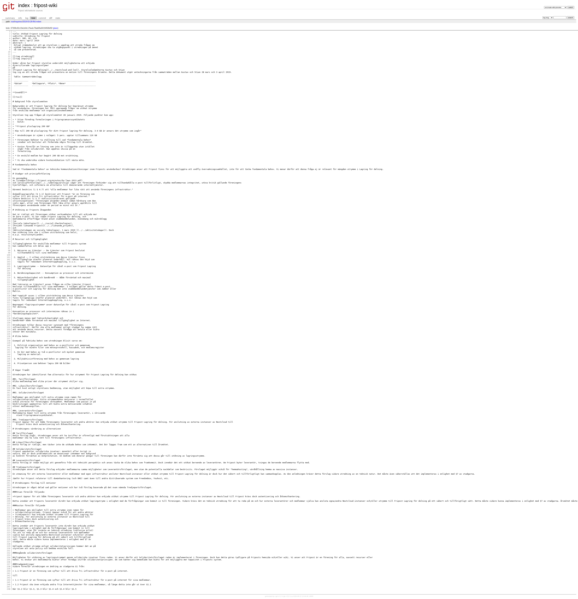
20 (9, 74)
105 (8, 266)
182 (8, 440)
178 (8, 431)
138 (8, 341)
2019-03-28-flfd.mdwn (32, 21)
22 (9, 79)
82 (9, 214)
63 (9, 171)
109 (8, 275)
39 (9, 117)
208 (8, 499)
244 (8, 580)
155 (8, 379)
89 (9, 230)
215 (8, 514)
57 (9, 158)
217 (8, 519)
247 (8, 587)
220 (8, 526)
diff (50, 18)
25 (9, 86)
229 (8, 546)
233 (8, 555)
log (26, 18)
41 (9, 122)
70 (9, 187)
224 (8, 535)
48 (9, 137)
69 (9, 185)
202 (8, 485)
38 (9, 115)
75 (9, 198)
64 (9, 174)
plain (56, 28)
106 (8, 268)
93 (9, 239)
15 (9, 63)
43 (9, 126)
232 (8, 553)
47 (9, 135)
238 (8, 566)
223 (8, 532)
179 (8, 433)
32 (9, 101)
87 (9, 225)
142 (8, 350)
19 (9, 72)
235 (8, 560)
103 (8, 262)
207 (8, 496)
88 (9, 228)
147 (8, 361)
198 (8, 476)
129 (8, 320)
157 (8, 383)
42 (9, 124)
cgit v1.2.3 (279, 596)
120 (8, 300)
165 (8, 402)
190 (8, 458)
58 (9, 160)
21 (9, 77)
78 (9, 205)
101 (8, 257)
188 (8, 453)
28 (9, 92)
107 (8, 271)
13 (9, 58)
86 (9, 223)
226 (8, 539)
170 (8, 413)
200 (8, 481)
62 (9, 169)
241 (8, 573)
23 (9, 81)
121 (8, 302)
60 (9, 165)
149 (8, 365)
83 (9, 216)
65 (9, 176)
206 (8, 494)
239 (8, 569)
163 (8, 397)
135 (8, 334)
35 (9, 108)
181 (8, 438)
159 (8, 388)
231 (8, 550)
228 (8, 544)
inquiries (18, 21)
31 (9, 99)
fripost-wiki (45, 5)
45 (9, 131)
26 (9, 88)
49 (9, 140)
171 (8, 415)
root (12, 21)
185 (8, 447)
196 (8, 472)
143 (8, 352)
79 (9, 207)
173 (8, 420)
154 (8, 377)
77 (9, 203)
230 (8, 548)
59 (9, 162)
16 (9, 65)
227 (8, 541)
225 (8, 537)
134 (8, 332)
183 (8, 442)
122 (8, 304)
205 (8, 492)
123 (8, 307)
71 (9, 189)
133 (8, 329)
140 (8, 345)
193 (8, 465)
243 (8, 578)
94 (9, 241)
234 (8, 557)
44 (9, 128)
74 (9, 196)
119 (8, 298)
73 (9, 194)
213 (8, 510)
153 (8, 374)
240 (8, 571)
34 (9, 106)
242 (8, 575)
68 (9, 183)
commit (42, 18)
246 (8, 584)
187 (8, 451)
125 (8, 311)
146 (8, 359)
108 (8, 273)
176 (8, 426)
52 (9, 146)
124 (8, 309)
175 (8, 424)
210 (8, 503)
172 (8, 417)
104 (8, 264)
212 (8, 508)
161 (8, 393)
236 (8, 562)
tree (33, 18)
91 (9, 235)
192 (8, 462)
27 (9, 90)
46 (9, 133)
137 (8, 338)
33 (9, 104)
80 (9, 210)
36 (9, 110)
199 (8, 478)
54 (9, 151)
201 (8, 483)
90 (9, 232)
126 (8, 314)
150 (8, 368)
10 (9, 52)
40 (9, 119)
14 (9, 61)
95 (9, 244)
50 (9, 142)
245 (8, 582)
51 (9, 144)
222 (8, 530)
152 (8, 372)
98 (9, 250)
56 (9, 156)
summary (10, 18)
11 (9, 54)
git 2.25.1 (287, 596)
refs (20, 18)
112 (8, 282)
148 (8, 363)
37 (9, 113)
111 (8, 280)
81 (9, 212)
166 (8, 404)
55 (9, 153)
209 (8, 501)
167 (8, 406)
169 (8, 411)
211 (8, 505)
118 (8, 295)
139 (8, 343)
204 (8, 490)
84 (9, 219)
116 (8, 291)
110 (8, 277)
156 (8, 381)
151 (8, 370)
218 (8, 521)
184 (8, 444)
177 (8, 429)
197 (8, 474)
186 (8, 449)
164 (8, 399)
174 (8, 422)
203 (8, 487)
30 (9, 97)
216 (8, 517)
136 (8, 336)
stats (57, 18)
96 (9, 246)
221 (8, 528)
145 (8, 356)
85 (9, 221)
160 (8, 390)
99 (9, 253)
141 (8, 347)
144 (8, 354)
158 (8, 386)
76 (9, 201)
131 (8, 325)
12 (9, 56)
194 (8, 467)
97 (9, 248)
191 (8, 460)
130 (8, 323)
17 (9, 68)
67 (9, 180)
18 (9, 70)
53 (9, 149)
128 (8, 318)
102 (8, 259)
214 (8, 512)
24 (9, 83)
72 (9, 192)
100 (8, 255)
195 (8, 469)
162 (8, 395)
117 (8, 293)
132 (8, 327)
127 (8, 316)
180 (8, 435)
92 (9, 237)
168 (8, 408)
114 (8, 286)
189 (8, 456)
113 (8, 284)
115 (8, 289)
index (24, 5)
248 (8, 589)
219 (8, 523)
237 (8, 564)
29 (9, 95)
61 (9, 167)
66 (9, 178)
